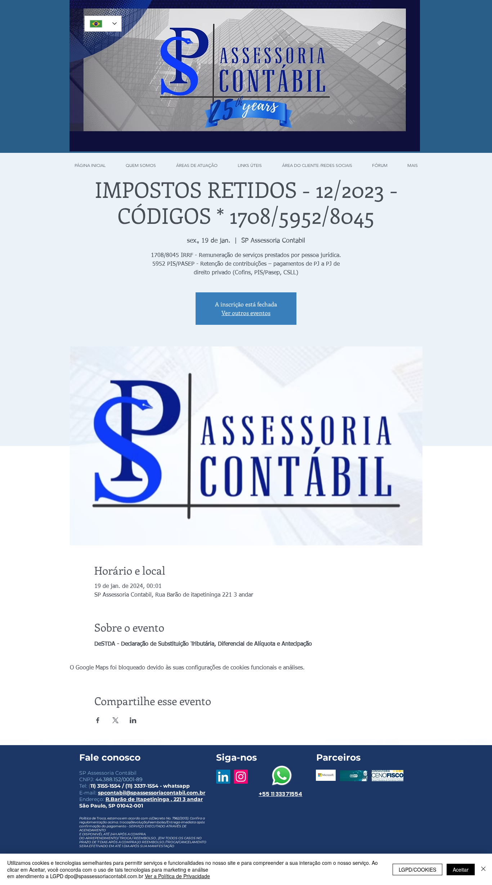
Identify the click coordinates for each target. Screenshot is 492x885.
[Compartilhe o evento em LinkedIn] (133, 720)
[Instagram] (241, 777)
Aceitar (461, 869)
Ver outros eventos (246, 313)
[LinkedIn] (223, 777)
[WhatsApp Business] (281, 775)
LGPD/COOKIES (417, 869)
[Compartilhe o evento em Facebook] (97, 720)
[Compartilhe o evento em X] (115, 720)
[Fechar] (483, 869)
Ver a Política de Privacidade (177, 876)
